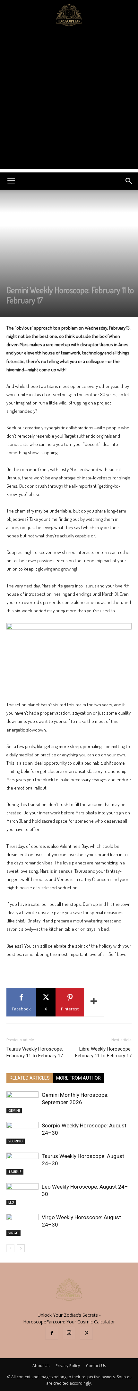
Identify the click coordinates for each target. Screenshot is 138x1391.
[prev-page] (10, 1248)
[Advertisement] (69, 100)
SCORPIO (15, 1141)
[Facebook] (51, 1333)
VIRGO (13, 1233)
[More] (94, 1002)
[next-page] (21, 1248)
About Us (40, 1365)
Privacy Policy (68, 1365)
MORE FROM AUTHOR (78, 1078)
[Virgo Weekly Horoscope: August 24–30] (22, 1225)
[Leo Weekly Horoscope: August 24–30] (22, 1194)
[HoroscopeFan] (69, 14)
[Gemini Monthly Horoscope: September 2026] (22, 1102)
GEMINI (14, 1110)
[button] (11, 181)
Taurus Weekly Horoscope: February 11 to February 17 (34, 1052)
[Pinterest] (86, 1333)
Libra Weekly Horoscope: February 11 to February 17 (103, 1052)
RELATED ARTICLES (30, 1078)
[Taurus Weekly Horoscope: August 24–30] (22, 1164)
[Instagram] (69, 1333)
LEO (11, 1202)
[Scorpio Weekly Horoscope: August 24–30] (22, 1133)
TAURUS (15, 1171)
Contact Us (96, 1365)
